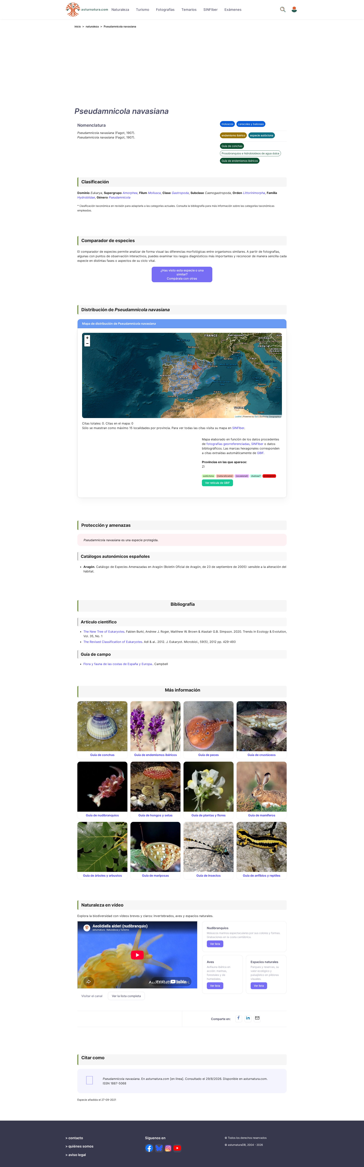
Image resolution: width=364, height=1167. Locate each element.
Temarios (189, 10)
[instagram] (168, 1148)
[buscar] (283, 9)
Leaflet (238, 416)
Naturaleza (120, 10)
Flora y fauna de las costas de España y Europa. (118, 664)
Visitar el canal (91, 996)
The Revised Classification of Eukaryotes (112, 642)
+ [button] (87, 337)
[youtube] (177, 1148)
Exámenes (233, 10)
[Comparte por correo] (257, 1018)
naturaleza (92, 26)
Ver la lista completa (126, 996)
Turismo (142, 10)
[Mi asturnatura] (294, 9)
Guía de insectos (208, 875)
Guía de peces (208, 755)
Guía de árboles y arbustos (102, 875)
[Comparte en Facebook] (238, 1018)
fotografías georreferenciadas (227, 444)
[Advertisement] (182, 66)
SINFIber (210, 10)
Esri (256, 416)
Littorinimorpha (254, 193)
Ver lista (215, 943)
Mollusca (154, 193)
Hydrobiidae (86, 197)
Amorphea (130, 193)
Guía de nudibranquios (102, 815)
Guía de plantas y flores (208, 815)
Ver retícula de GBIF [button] (217, 482)
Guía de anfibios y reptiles (261, 875)
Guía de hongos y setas (155, 815)
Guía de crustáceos (262, 755)
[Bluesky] (159, 1148)
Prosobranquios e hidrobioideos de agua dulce (250, 153)
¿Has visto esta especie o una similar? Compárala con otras (182, 274)
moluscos (227, 124)
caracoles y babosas (251, 124)
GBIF (260, 453)
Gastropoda (180, 193)
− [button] (87, 343)
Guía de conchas (232, 146)
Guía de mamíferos (261, 815)
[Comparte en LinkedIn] (248, 1018)
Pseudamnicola (119, 197)
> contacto (74, 1138)
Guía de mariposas (155, 875)
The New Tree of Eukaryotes (103, 631)
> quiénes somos (79, 1146)
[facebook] (149, 1148)
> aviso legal (75, 1155)
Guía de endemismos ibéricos (240, 160)
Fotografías (165, 10)
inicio (78, 26)
